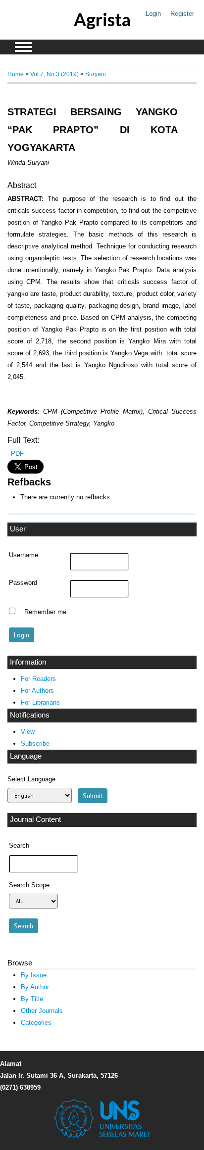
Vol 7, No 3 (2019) (54, 74)
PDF (17, 453)
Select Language (31, 779)
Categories (36, 1022)
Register (182, 13)
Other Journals (42, 1010)
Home (15, 74)
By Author (35, 987)
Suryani (95, 74)
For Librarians (40, 702)
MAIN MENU (23, 47)
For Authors (37, 690)
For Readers (38, 678)
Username (23, 555)
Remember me (45, 612)
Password (23, 582)
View (28, 731)
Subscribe (35, 743)
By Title (32, 999)
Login (153, 13)
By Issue (34, 975)
